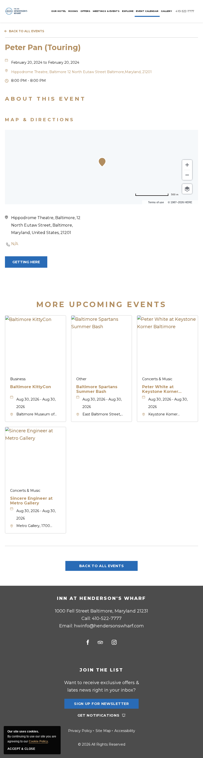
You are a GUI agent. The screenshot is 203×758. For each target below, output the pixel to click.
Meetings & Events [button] (106, 11)
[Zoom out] (187, 175)
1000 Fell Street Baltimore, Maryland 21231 (101, 611)
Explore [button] (127, 11)
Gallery (166, 11)
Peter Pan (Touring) (43, 47)
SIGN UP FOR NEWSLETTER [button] (101, 705)
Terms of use (156, 202)
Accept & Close (21, 749)
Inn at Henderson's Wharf (101, 598)
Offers (85, 11)
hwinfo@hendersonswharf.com (109, 626)
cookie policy (38, 741)
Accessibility (124, 731)
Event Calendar (147, 11)
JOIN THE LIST (101, 670)
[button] (81, 72)
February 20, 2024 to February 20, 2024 (45, 62)
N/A (14, 243)
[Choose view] (187, 189)
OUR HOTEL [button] (58, 11)
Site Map (103, 731)
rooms (73, 11)
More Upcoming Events (101, 304)
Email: (101, 626)
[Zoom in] (187, 165)
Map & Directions (40, 119)
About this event (45, 98)
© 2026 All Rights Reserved (101, 744)
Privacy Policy (80, 731)
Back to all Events (26, 31)
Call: (101, 618)
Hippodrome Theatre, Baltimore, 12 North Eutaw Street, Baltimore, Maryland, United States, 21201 (45, 225)
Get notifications (98, 715)
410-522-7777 (185, 11)
